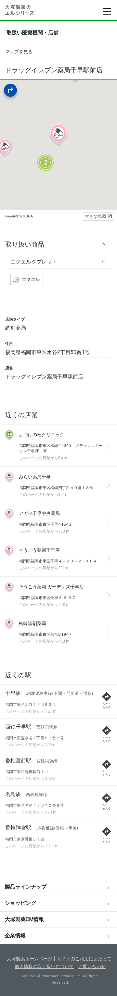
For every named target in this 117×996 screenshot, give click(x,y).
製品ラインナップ (25, 887)
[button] (58, 244)
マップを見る (18, 51)
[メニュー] (106, 11)
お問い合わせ (92, 966)
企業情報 (15, 935)
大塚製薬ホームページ (29, 958)
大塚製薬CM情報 (24, 919)
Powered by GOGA (19, 216)
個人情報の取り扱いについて (44, 966)
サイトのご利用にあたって (84, 958)
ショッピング (20, 903)
